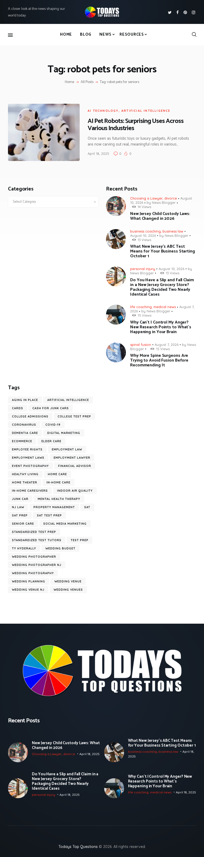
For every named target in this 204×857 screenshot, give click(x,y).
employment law (67, 449)
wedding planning (28, 581)
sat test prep (49, 515)
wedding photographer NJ (36, 565)
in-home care (58, 482)
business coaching (145, 231)
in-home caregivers (30, 490)
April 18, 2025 (98, 153)
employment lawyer (72, 457)
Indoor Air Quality (75, 490)
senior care (23, 523)
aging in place (25, 400)
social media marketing (65, 523)
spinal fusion (140, 344)
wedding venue (68, 581)
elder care (51, 441)
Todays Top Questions (78, 846)
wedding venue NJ (28, 589)
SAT (87, 507)
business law (173, 231)
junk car (20, 499)
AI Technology (103, 111)
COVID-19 (53, 425)
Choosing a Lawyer (146, 198)
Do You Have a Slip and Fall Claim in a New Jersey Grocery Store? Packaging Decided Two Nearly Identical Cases (162, 287)
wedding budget (60, 548)
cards (17, 408)
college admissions (30, 416)
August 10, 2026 (143, 235)
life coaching (141, 307)
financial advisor (74, 466)
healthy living (25, 474)
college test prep (74, 416)
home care (57, 474)
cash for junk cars (50, 408)
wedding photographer (34, 556)
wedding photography (33, 573)
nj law (18, 507)
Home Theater (24, 482)
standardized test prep (34, 532)
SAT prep (20, 515)
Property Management (54, 507)
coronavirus (24, 425)
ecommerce (22, 441)
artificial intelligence (146, 111)
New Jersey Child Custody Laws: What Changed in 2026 (160, 216)
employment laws (28, 457)
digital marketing (63, 433)
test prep (79, 540)
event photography (30, 466)
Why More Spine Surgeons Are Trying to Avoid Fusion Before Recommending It (159, 360)
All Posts (87, 82)
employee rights (27, 449)
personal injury (142, 269)
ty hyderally (24, 548)
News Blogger (164, 202)
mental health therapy (59, 499)
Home (69, 82)
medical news (165, 307)
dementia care (25, 433)
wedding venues (68, 589)
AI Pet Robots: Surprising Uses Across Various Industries (136, 125)
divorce (170, 198)
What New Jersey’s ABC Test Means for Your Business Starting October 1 (162, 251)
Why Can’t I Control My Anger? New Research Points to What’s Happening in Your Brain (160, 327)
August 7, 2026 (166, 344)
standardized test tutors (36, 540)
